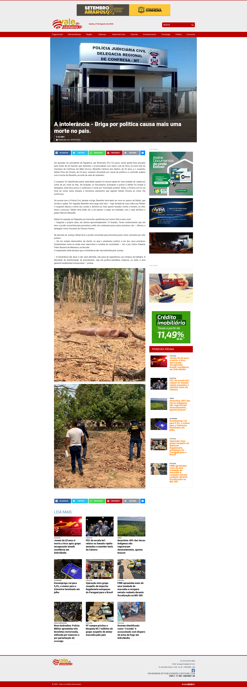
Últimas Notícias (74, 34)
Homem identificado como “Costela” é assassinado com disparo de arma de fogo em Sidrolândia (131, 631)
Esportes (134, 34)
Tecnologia (165, 34)
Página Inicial (57, 34)
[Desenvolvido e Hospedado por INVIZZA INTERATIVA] (188, 684)
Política (179, 34)
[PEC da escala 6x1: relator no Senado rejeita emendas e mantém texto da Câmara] (100, 526)
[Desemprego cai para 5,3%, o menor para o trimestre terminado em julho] (68, 569)
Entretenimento (149, 34)
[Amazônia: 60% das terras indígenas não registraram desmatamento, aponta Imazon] (131, 526)
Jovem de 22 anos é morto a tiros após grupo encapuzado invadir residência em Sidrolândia (67, 546)
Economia (191, 34)
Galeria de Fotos (118, 34)
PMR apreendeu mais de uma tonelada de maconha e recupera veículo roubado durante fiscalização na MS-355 (130, 589)
